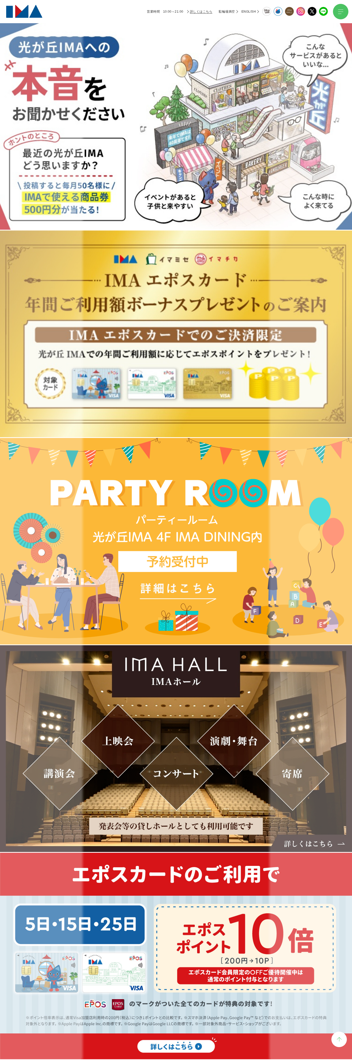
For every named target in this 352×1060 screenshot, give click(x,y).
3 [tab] (176, 139)
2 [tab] (170, 139)
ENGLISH (248, 11)
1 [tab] (164, 139)
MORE (176, 289)
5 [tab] (188, 139)
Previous (81, 79)
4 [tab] (182, 139)
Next (271, 79)
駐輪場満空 (227, 11)
